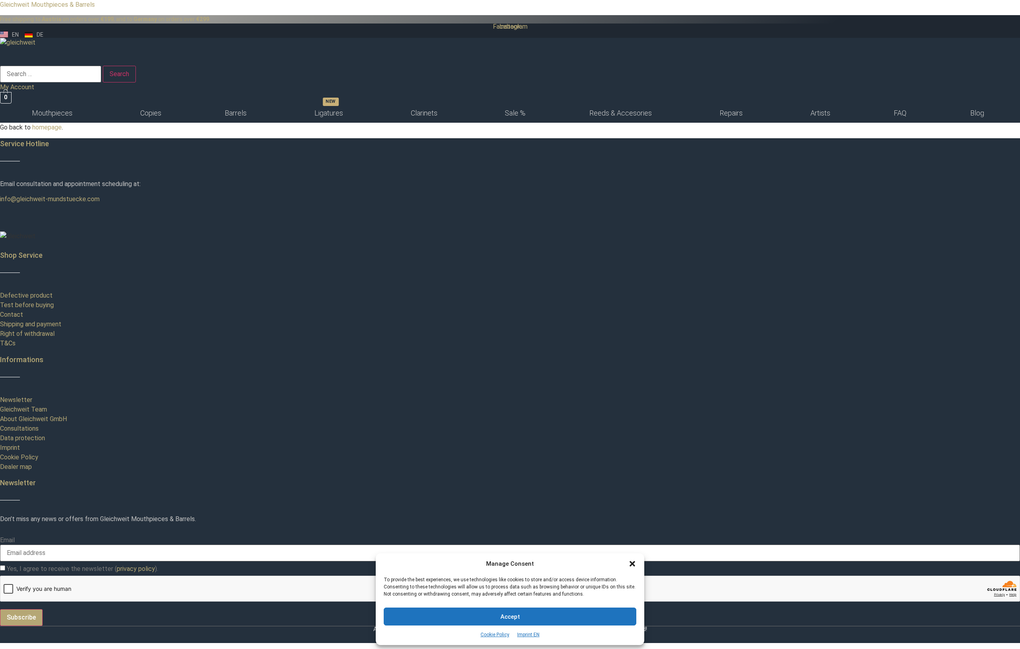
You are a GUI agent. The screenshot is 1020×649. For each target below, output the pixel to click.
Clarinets (424, 113)
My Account (17, 87)
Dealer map (16, 467)
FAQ (900, 113)
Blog (977, 113)
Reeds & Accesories (620, 113)
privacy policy (136, 569)
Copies (150, 113)
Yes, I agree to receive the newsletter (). (82, 569)
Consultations (19, 428)
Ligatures (328, 113)
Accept (510, 616)
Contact (11, 314)
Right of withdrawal (27, 333)
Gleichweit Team (23, 409)
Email (7, 540)
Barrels (236, 113)
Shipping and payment (30, 324)
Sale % (515, 113)
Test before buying (27, 305)
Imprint (10, 447)
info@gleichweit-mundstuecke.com (50, 199)
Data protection (22, 438)
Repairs (731, 113)
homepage (47, 127)
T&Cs (8, 343)
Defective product (26, 295)
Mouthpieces (52, 113)
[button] (632, 564)
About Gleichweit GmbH (33, 419)
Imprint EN (528, 634)
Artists (820, 113)
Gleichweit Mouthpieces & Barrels (47, 4)
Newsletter (16, 400)
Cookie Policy (495, 634)
